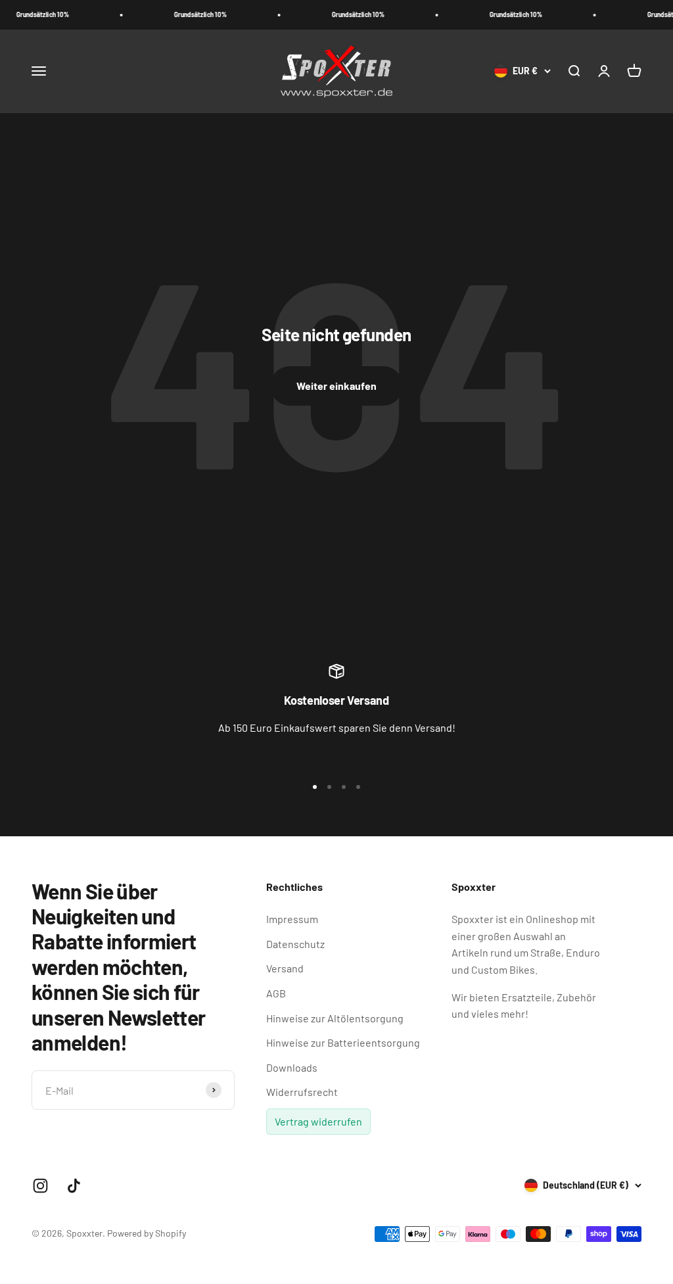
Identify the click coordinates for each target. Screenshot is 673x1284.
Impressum (292, 919)
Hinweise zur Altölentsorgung (335, 1018)
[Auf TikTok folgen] (74, 1186)
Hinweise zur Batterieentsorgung (343, 1042)
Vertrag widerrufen (318, 1121)
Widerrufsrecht (302, 1091)
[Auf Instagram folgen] (40, 1186)
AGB (276, 993)
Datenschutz (295, 944)
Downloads (291, 1067)
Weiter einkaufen (336, 385)
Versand (285, 968)
